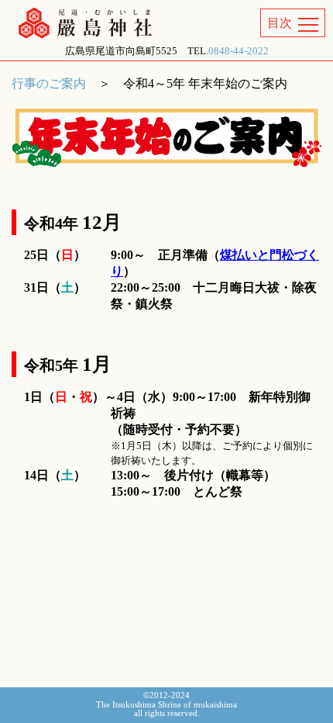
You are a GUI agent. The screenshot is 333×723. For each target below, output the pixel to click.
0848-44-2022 (238, 51)
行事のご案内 (49, 83)
